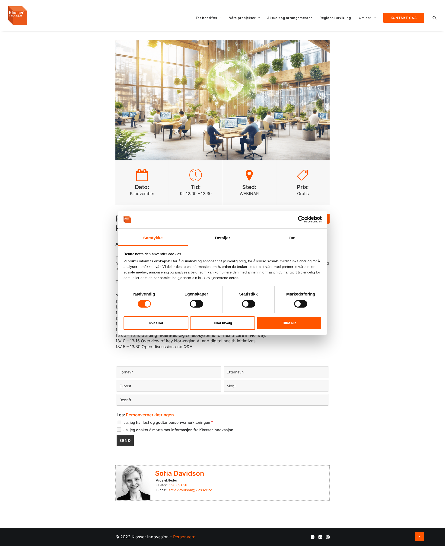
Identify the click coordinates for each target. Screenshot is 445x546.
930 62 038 (178, 485)
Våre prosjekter (242, 18)
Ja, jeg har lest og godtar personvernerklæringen (168, 422)
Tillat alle (289, 323)
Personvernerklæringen (150, 414)
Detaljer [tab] (222, 238)
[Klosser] (17, 15)
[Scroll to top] (419, 536)
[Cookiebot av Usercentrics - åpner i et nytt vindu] (301, 219)
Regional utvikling (335, 18)
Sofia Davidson (179, 473)
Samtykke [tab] (153, 238)
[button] (434, 17)
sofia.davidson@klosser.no (190, 490)
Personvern (184, 536)
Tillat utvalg (222, 323)
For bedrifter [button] (207, 18)
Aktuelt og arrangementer (289, 18)
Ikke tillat (156, 323)
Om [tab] (292, 238)
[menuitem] (209, 17)
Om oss (365, 18)
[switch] (196, 304)
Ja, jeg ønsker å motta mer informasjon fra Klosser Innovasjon (178, 429)
